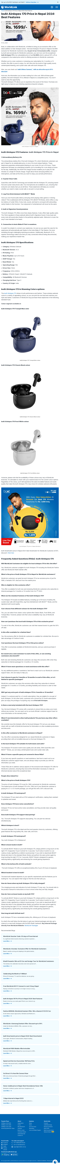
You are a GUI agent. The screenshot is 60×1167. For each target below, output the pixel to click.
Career (19, 1124)
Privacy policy (50, 1160)
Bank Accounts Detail (49, 1130)
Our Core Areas (32, 1126)
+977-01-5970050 (17, 1144)
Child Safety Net (21, 1133)
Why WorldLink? (21, 1126)
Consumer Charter (22, 1132)
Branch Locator (21, 1130)
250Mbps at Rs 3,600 (6, 1124)
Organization (21, 1123)
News (30, 1124)
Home (2, 10)
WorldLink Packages (31, 925)
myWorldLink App (48, 1124)
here (12, 553)
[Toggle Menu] (56, 7)
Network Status (47, 1132)
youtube (5, 1147)
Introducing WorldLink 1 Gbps (8, 1128)
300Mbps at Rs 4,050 (6, 1126)
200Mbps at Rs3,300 (6, 1123)
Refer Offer (46, 1128)
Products (46, 1123)
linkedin (5, 1149)
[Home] (9, 7)
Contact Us (20, 1135)
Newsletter (31, 1128)
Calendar (20, 1128)
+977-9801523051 (17, 1142)
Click (9, 553)
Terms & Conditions (41, 1160)
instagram (5, 1144)
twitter (4, 1146)
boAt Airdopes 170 (10, 293)
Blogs (30, 1123)
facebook (5, 1142)
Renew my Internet (48, 1126)
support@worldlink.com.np (20, 1146)
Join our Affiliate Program (35, 1130)
